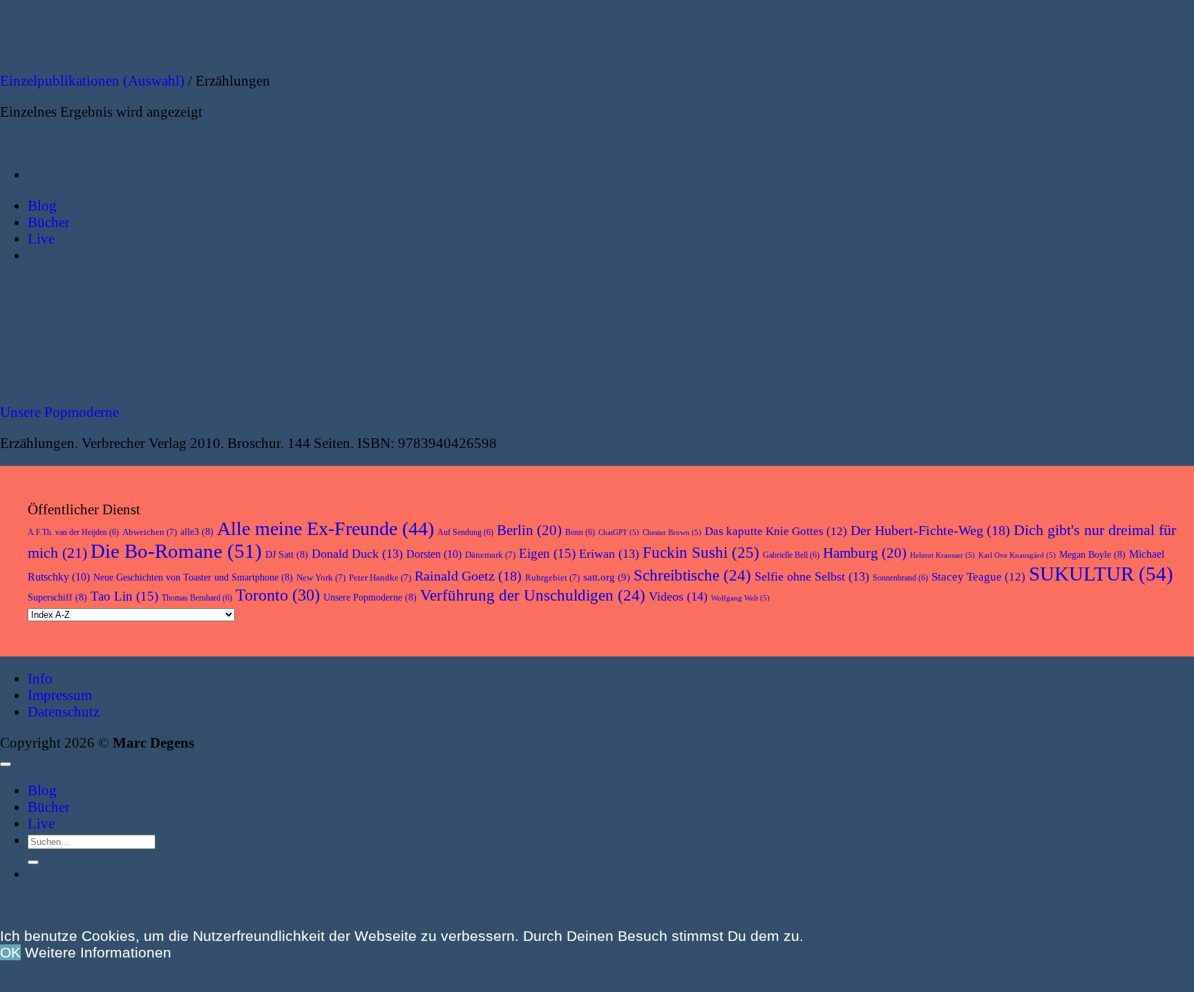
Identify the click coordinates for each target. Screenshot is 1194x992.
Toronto (278, 594)
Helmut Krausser (942, 555)
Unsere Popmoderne (59, 412)
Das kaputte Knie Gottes (776, 531)
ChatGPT (618, 532)
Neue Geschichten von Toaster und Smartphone (193, 577)
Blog (42, 790)
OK (10, 952)
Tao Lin (124, 596)
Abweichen (149, 532)
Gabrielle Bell (791, 555)
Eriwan (609, 554)
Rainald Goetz (468, 575)
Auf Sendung (465, 532)
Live (41, 823)
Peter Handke (380, 577)
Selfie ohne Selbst (812, 576)
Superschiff (57, 597)
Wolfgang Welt (740, 598)
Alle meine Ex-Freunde (325, 528)
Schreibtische (692, 575)
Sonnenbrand (900, 578)
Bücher (49, 807)
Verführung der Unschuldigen (532, 595)
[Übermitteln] (33, 862)
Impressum (60, 695)
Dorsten (434, 554)
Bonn (580, 532)
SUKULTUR (1101, 574)
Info (40, 678)
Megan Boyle (1092, 555)
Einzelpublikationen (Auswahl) (92, 80)
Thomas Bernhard (197, 598)
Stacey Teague (978, 576)
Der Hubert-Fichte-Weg (930, 530)
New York (320, 577)
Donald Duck (357, 554)
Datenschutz (64, 711)
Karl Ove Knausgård (1017, 555)
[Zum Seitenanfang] (5, 764)
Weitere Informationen (98, 952)
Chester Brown (672, 532)
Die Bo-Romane (176, 551)
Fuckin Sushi (701, 552)
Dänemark (490, 555)
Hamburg (865, 553)
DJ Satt (286, 555)
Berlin (529, 530)
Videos (678, 596)
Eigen (547, 553)
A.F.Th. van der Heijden (73, 532)
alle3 (197, 532)
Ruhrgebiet (552, 577)
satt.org (606, 577)
